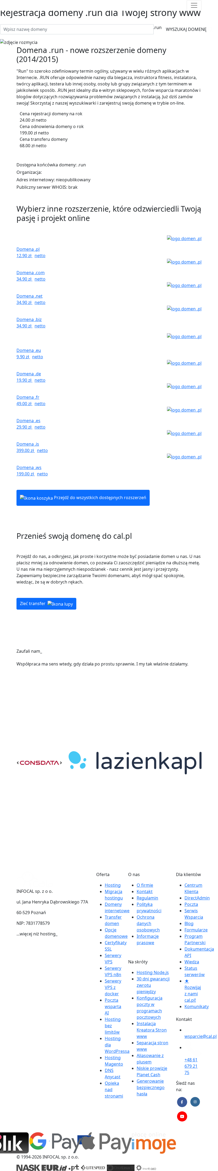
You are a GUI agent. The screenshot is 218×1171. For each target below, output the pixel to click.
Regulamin (147, 898)
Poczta (191, 904)
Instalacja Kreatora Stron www (152, 1030)
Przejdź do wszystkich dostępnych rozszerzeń (99, 497)
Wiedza (192, 962)
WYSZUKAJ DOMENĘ (187, 29)
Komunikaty (197, 1006)
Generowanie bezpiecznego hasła (151, 1087)
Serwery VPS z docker (113, 987)
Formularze (196, 930)
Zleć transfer (33, 603)
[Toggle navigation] (194, 5)
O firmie (145, 885)
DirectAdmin (197, 898)
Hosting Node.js (153, 972)
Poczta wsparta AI (113, 1006)
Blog (189, 923)
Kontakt (145, 891)
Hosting (113, 885)
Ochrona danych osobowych (148, 923)
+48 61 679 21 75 (191, 1066)
